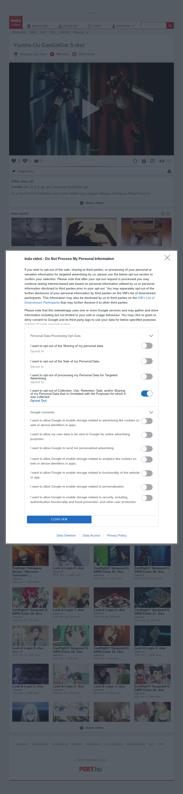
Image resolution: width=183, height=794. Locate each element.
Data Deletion (66, 535)
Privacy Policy (117, 535)
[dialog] (91, 397)
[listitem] (91, 336)
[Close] (168, 259)
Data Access (91, 535)
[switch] (147, 346)
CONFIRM (59, 519)
